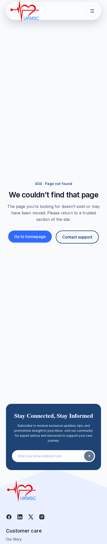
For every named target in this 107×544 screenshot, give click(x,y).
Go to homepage (30, 236)
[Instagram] (42, 517)
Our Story (14, 539)
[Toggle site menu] (92, 10)
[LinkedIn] (20, 517)
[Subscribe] (89, 456)
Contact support (77, 237)
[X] (31, 517)
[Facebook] (9, 517)
